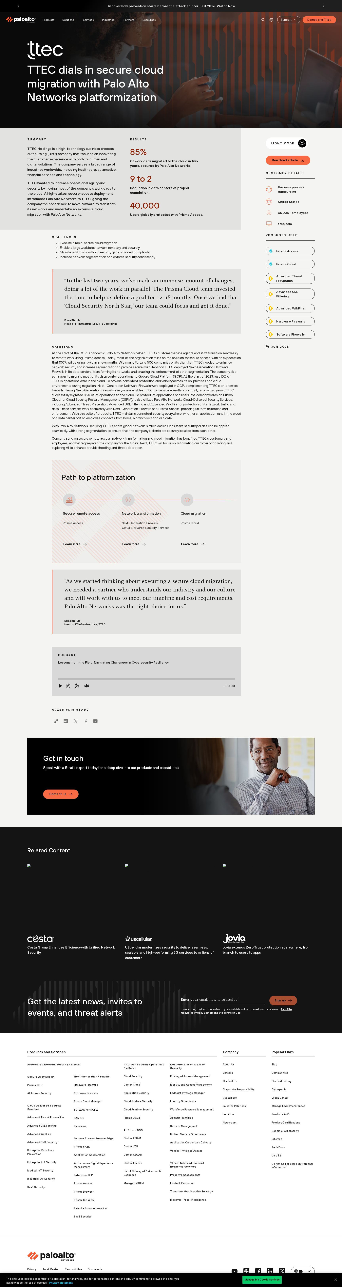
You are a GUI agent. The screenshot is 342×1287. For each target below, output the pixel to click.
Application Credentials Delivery (190, 1142)
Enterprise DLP (83, 1175)
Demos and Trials (319, 19)
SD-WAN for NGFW (86, 1109)
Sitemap (277, 1139)
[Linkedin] (66, 721)
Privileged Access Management (190, 1076)
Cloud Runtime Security (138, 1109)
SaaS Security (36, 1187)
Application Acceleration (89, 1155)
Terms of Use (73, 1269)
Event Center (280, 1097)
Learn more (72, 544)
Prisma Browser (84, 1191)
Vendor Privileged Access (186, 1150)
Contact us (57, 794)
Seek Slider (146, 679)
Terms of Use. (232, 1012)
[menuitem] (22, 20)
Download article (285, 160)
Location (228, 1114)
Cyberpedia (279, 1089)
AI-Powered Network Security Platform (53, 1064)
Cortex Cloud (132, 1084)
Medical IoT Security (40, 1170)
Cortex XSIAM (132, 1138)
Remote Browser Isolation (90, 1208)
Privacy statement (61, 1282)
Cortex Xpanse (133, 1163)
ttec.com (285, 224)
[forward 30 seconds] (76, 685)
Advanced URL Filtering (42, 1125)
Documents (95, 1269)
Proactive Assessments (185, 1174)
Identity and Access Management (191, 1084)
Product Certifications (286, 1122)
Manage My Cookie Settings (261, 1279)
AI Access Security (39, 1093)
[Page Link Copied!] (56, 721)
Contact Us (230, 1081)
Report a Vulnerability (285, 1130)
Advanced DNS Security (42, 1142)
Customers (230, 1097)
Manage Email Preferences (288, 1106)
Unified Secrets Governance (188, 1134)
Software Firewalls (86, 1093)
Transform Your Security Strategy (191, 1191)
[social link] (235, 1271)
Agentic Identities (181, 1117)
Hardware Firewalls (86, 1084)
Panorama (80, 1126)
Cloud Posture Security (138, 1101)
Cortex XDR (131, 1146)
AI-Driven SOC (133, 1130)
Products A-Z (280, 1114)
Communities (280, 1072)
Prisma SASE (82, 1146)
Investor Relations (234, 1106)
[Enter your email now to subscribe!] (223, 1002)
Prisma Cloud (132, 1117)
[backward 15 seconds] (68, 685)
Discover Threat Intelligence (188, 1199)
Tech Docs (278, 1147)
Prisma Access (83, 1183)
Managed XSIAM (134, 1183)
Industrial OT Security (41, 1178)
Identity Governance (183, 1101)
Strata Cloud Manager (88, 1101)
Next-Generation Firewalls (91, 1076)
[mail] (95, 721)
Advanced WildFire (39, 1134)
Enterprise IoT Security (42, 1162)
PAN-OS (79, 1118)
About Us (229, 1064)
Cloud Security (133, 1076)
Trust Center (51, 1269)
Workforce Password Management (192, 1109)
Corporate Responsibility (239, 1089)
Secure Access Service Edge (93, 1138)
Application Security (136, 1092)
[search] (263, 19)
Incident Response (182, 1183)
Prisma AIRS (34, 1085)
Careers (228, 1072)
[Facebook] (85, 721)
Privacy (31, 1269)
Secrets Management (184, 1126)
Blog (274, 1064)
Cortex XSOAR (133, 1154)
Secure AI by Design (40, 1076)
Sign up (280, 1000)
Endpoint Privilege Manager (187, 1092)
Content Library (282, 1081)
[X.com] (76, 721)
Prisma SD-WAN (84, 1200)
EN (271, 19)
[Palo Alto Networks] (21, 20)
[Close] (335, 1279)
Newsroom (230, 1122)
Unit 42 (276, 1155)
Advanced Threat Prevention (45, 1117)
